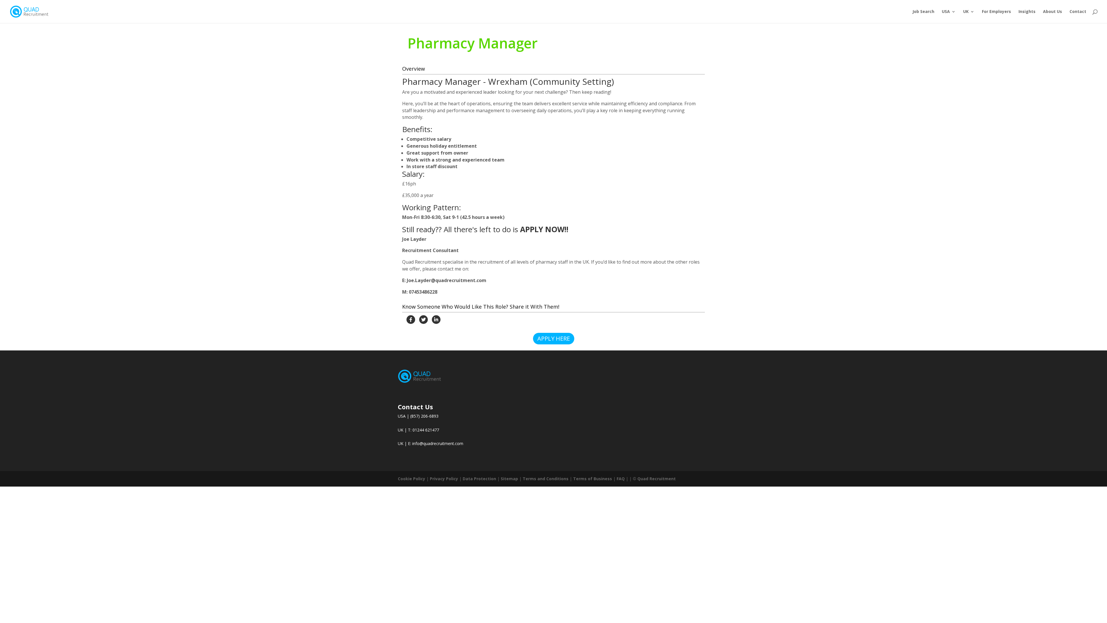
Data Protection (479, 478)
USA (946, 12)
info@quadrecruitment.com (437, 443)
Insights (1027, 12)
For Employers (996, 12)
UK (966, 12)
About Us (1052, 12)
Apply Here (553, 338)
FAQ (621, 478)
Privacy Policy (444, 478)
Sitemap (509, 478)
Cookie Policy (411, 478)
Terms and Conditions (545, 478)
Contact (1078, 12)
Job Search (923, 12)
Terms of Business (592, 478)
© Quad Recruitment (654, 478)
